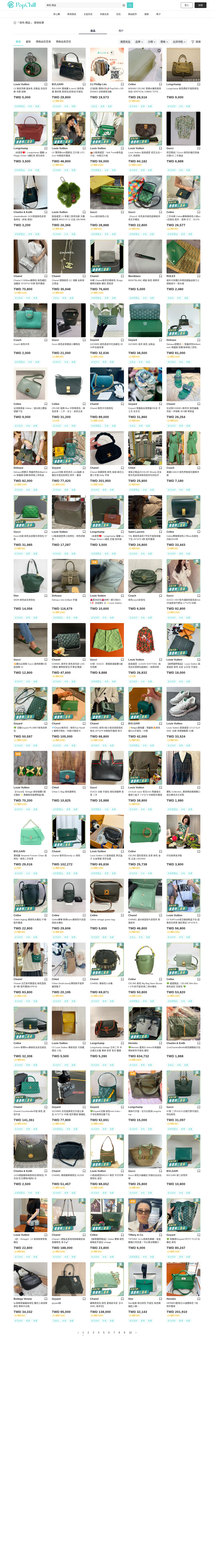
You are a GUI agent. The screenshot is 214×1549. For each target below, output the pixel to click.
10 (130, 1332)
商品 (92, 30)
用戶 (121, 30)
